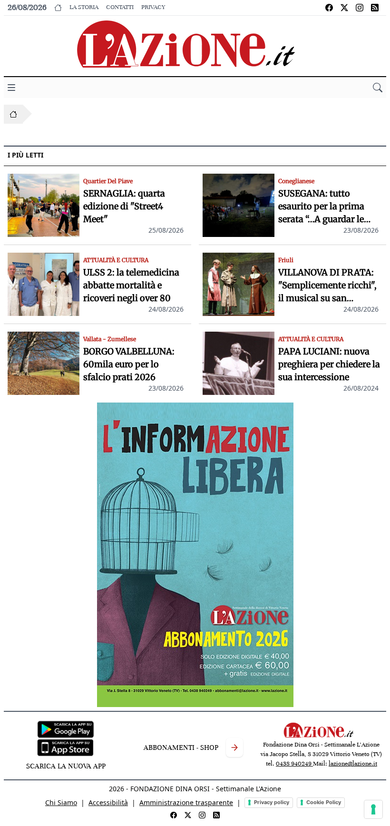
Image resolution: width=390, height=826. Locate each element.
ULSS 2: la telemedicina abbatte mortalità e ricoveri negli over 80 (131, 285)
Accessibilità (108, 802)
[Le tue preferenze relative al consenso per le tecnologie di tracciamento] (373, 809)
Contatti (120, 7)
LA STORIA (83, 7)
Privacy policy (271, 802)
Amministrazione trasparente (186, 802)
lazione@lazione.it (353, 763)
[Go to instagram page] (359, 7)
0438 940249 (294, 763)
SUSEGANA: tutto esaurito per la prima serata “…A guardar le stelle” (321, 207)
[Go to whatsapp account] (374, 7)
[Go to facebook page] (329, 7)
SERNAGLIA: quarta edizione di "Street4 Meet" (124, 206)
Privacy (153, 7)
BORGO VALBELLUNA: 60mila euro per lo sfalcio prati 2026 (129, 364)
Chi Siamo (61, 802)
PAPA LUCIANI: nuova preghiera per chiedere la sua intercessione (329, 364)
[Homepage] (13, 114)
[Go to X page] (344, 7)
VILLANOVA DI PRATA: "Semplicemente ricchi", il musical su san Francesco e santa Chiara (329, 286)
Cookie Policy (323, 802)
